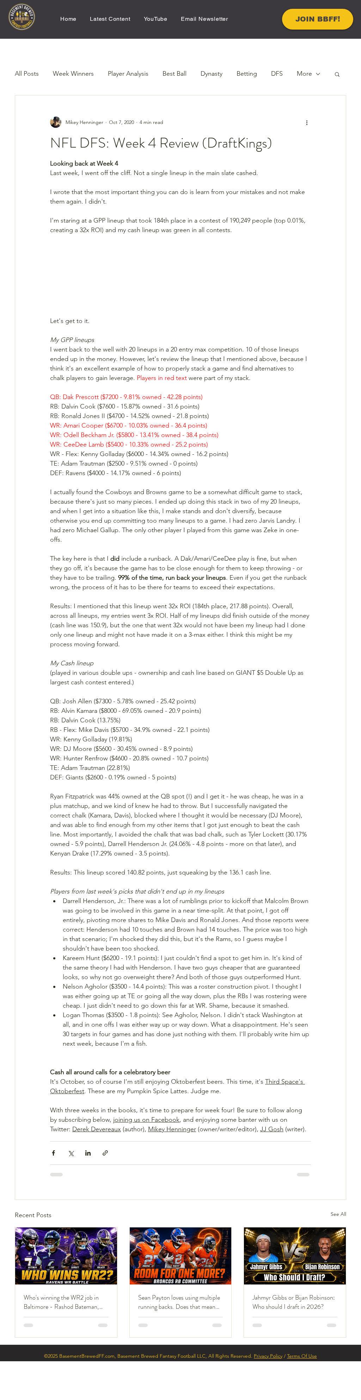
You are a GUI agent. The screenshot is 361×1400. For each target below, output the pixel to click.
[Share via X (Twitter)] (70, 1191)
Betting (247, 73)
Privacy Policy (268, 1395)
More (304, 73)
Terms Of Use (302, 1395)
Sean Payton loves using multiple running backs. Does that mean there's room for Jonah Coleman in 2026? (179, 1341)
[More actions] (306, 122)
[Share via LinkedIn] (88, 1191)
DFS (277, 73)
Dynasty (211, 73)
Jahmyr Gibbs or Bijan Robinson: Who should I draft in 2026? (293, 1341)
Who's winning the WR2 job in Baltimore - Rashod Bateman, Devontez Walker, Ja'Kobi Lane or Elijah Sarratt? (65, 1341)
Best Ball (174, 73)
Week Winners (73, 73)
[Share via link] (105, 1191)
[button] (337, 74)
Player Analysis (128, 73)
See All (338, 1253)
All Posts (27, 73)
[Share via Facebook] (53, 1191)
